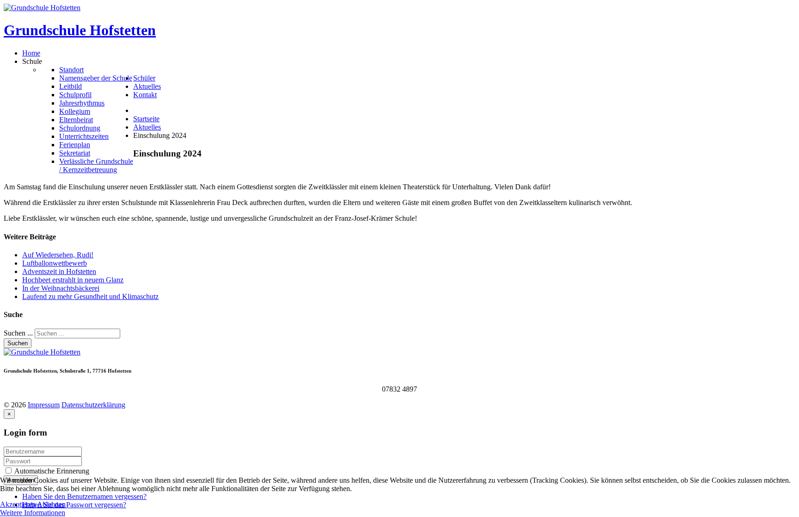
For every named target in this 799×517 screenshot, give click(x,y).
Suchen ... (18, 333)
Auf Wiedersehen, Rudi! (57, 255)
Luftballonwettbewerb (54, 263)
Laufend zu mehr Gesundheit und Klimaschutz (90, 296)
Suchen (17, 343)
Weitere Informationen (32, 513)
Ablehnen (51, 504)
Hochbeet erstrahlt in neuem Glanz (72, 280)
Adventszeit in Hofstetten (59, 271)
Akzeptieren (18, 504)
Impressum (44, 405)
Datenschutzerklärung (93, 405)
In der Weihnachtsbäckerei (60, 288)
